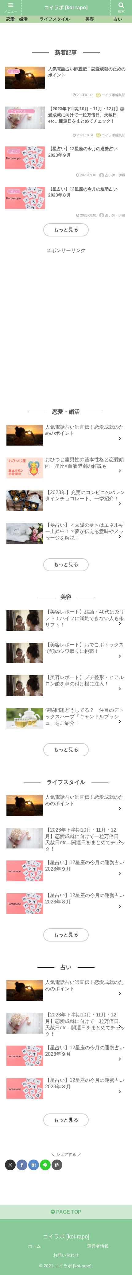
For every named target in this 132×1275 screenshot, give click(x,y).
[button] (57, 1165)
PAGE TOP (68, 1212)
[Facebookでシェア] (22, 1165)
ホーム (34, 1246)
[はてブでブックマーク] (33, 1165)
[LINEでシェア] (45, 1165)
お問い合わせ (66, 1255)
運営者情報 (98, 1246)
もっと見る (66, 229)
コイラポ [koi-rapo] (65, 7)
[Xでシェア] (10, 1165)
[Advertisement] (66, 321)
